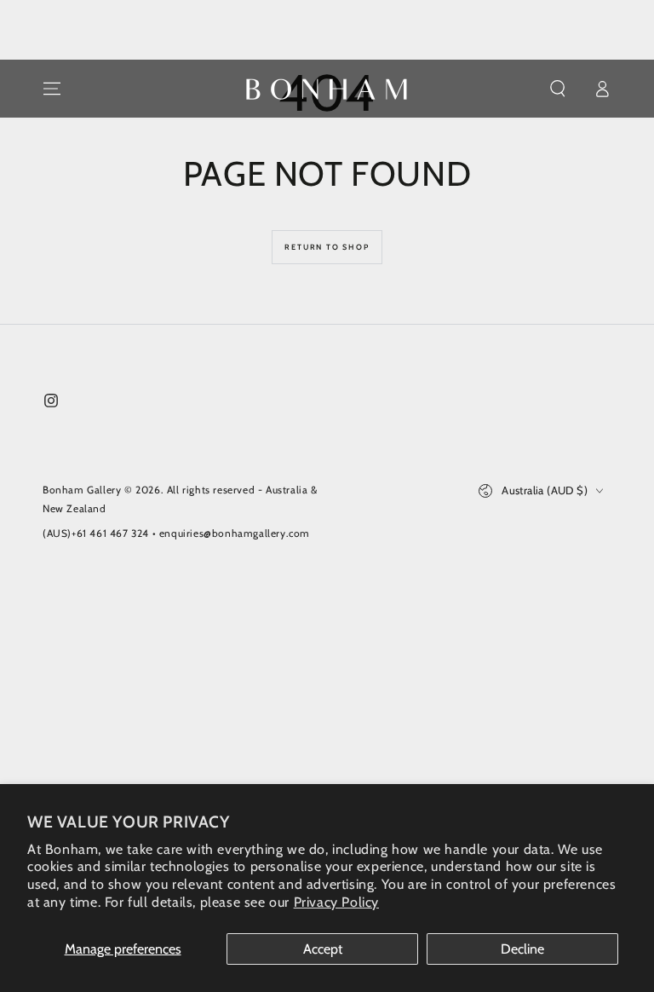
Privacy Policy (336, 902)
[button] (558, 88)
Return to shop (326, 246)
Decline (522, 949)
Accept (322, 949)
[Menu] (52, 88)
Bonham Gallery (82, 489)
